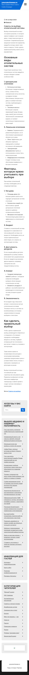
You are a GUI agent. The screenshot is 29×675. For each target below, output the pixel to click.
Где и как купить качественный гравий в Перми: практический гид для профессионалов (13, 459)
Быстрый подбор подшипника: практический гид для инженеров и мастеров (13, 516)
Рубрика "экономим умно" (11, 633)
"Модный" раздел (9, 592)
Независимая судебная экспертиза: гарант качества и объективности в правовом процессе (13, 468)
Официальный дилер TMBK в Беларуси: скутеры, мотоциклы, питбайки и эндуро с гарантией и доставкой (14, 501)
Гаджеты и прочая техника (12, 604)
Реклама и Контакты (10, 576)
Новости (8, 22)
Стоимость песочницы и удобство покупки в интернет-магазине (13, 544)
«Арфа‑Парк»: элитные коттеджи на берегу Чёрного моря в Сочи (12, 451)
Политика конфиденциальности (10, 572)
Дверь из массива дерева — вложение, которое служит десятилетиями (12, 537)
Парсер (6, 623)
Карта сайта (7, 568)
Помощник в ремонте (10, 626)
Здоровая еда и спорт (10, 610)
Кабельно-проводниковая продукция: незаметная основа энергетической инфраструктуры (14, 530)
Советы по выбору (14, 391)
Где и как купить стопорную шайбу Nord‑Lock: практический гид (13, 432)
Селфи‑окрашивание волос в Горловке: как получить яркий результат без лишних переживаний (13, 484)
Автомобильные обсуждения (9, 599)
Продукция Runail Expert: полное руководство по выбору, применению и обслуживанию (13, 509)
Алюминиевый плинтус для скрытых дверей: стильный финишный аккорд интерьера (13, 439)
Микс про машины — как (11, 617)
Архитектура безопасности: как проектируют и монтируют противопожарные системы (13, 492)
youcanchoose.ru (9, 3)
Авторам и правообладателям (9, 563)
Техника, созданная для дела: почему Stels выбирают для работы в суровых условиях (14, 476)
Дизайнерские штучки (10, 607)
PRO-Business (8, 595)
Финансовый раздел (10, 636)
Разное (6, 630)
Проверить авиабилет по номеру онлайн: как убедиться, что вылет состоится (13, 523)
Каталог (6, 613)
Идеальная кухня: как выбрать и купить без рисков (12, 445)
